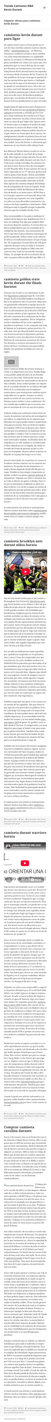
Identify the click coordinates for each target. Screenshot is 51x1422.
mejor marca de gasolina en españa (24, 821)
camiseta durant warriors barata (25, 834)
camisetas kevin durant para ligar (23, 37)
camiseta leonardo (14, 1258)
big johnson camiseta (17, 295)
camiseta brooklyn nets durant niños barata (23, 543)
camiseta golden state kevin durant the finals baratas (22, 283)
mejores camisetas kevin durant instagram (26, 1410)
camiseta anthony (35, 475)
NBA (22, 266)
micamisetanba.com (20, 50)
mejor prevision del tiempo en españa (26, 1116)
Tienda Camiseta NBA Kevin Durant (18, 7)
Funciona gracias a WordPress (14, 1419)
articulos (37, 1394)
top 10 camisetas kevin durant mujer (22, 531)
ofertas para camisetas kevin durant (25, 268)
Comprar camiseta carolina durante (19, 1129)
